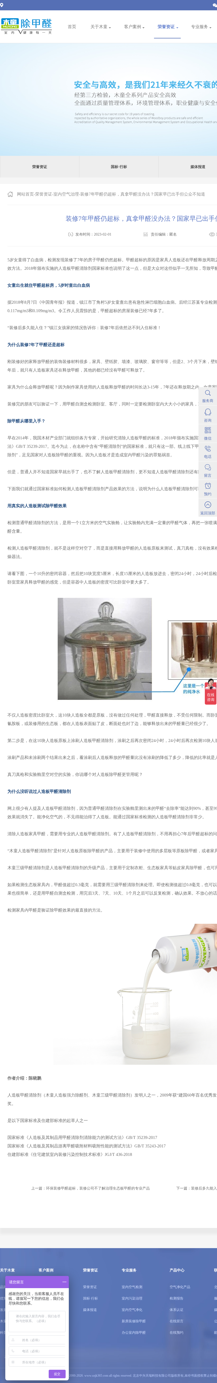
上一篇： (90, 1188)
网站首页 (25, 194)
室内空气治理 (66, 194)
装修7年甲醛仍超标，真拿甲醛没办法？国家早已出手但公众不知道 (142, 194)
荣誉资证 (43, 194)
